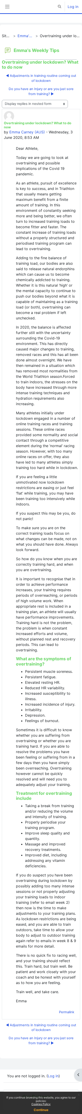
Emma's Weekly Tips (26, 36)
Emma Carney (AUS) (27, 132)
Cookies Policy (41, 1104)
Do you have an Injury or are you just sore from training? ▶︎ (41, 91)
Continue (41, 1110)
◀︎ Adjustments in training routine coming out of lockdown (41, 78)
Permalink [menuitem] (66, 1012)
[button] (60, 6)
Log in (73, 6)
